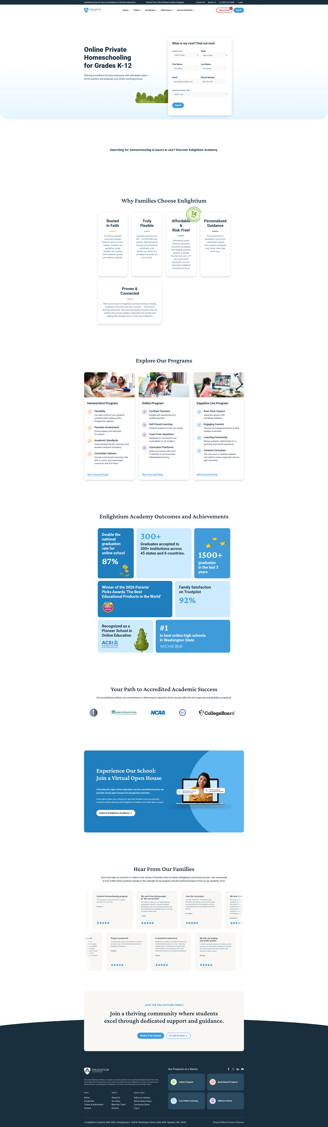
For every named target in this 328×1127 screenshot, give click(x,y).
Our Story (116, 1101)
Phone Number (208, 77)
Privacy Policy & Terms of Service (228, 1122)
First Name (177, 64)
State (203, 51)
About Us (116, 1097)
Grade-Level (177, 51)
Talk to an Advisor (142, 1097)
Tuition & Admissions (93, 1104)
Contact (87, 1108)
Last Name (206, 64)
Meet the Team (119, 1104)
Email (174, 77)
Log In (137, 1108)
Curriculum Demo (142, 1104)
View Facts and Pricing (97, 474)
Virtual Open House (143, 1101)
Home (87, 1097)
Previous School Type (181, 90)
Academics (89, 1101)
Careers (115, 1108)
